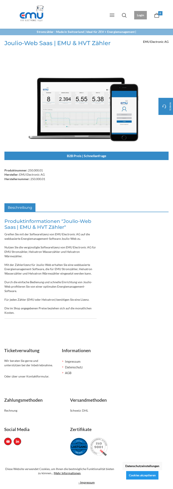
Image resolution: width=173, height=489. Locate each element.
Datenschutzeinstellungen (142, 466)
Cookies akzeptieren (142, 475)
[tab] (19, 207)
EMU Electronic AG (156, 41)
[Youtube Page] (8, 441)
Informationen (76, 350)
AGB (68, 373)
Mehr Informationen (67, 473)
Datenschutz (74, 367)
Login (140, 15)
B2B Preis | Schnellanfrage (86, 156)
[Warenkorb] (156, 15)
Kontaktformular (37, 376)
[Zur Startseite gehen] (32, 13)
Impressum (72, 361)
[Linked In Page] (17, 441)
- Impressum (86, 482)
